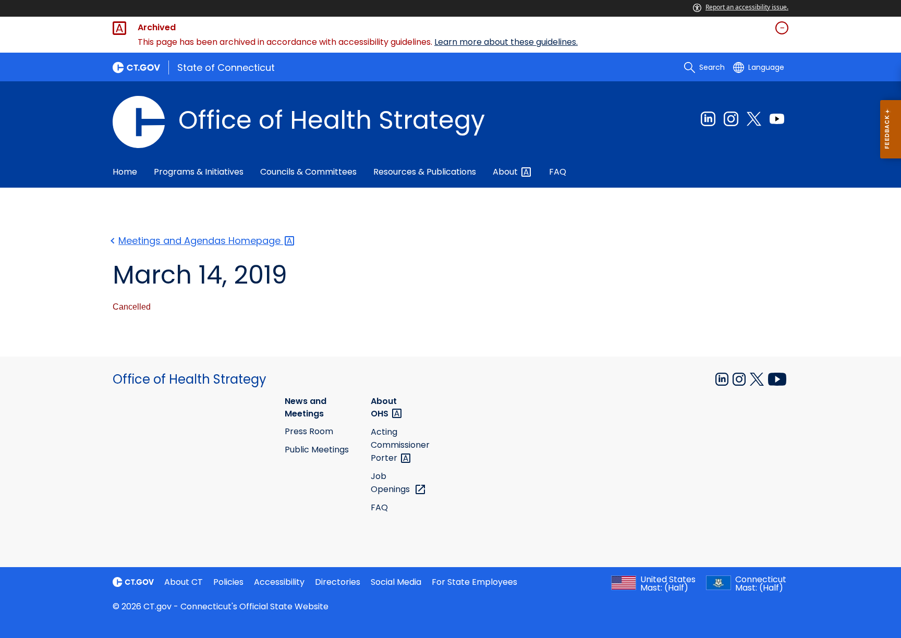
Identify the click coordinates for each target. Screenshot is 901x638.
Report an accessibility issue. (746, 7)
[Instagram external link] (731, 119)
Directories (337, 582)
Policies (228, 582)
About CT (183, 582)
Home (125, 172)
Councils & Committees (308, 172)
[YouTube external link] (777, 378)
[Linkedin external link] (708, 119)
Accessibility (279, 582)
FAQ (557, 172)
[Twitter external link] (754, 119)
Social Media (396, 582)
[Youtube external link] (777, 119)
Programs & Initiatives (198, 172)
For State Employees (474, 582)
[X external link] (758, 378)
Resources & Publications (424, 172)
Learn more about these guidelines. (506, 42)
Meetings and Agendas (200, 240)
